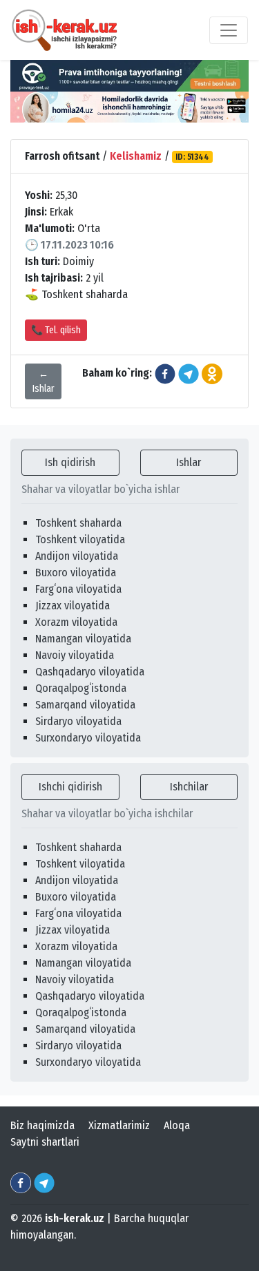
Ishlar (188, 462)
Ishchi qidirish (70, 786)
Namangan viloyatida (83, 638)
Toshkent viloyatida (80, 539)
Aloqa (177, 1125)
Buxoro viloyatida (75, 572)
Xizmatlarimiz (119, 1125)
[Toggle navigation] (228, 30)
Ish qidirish (70, 462)
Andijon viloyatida (76, 556)
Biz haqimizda (42, 1125)
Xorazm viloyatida (76, 622)
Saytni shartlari (44, 1141)
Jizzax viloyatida (72, 605)
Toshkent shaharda (78, 522)
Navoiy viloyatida (74, 655)
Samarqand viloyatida (85, 704)
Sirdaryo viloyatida (78, 721)
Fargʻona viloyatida (78, 589)
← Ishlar (43, 381)
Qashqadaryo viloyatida (89, 671)
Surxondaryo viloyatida (88, 737)
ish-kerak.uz (74, 1218)
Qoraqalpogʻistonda (80, 688)
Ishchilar (189, 786)
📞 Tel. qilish (56, 330)
